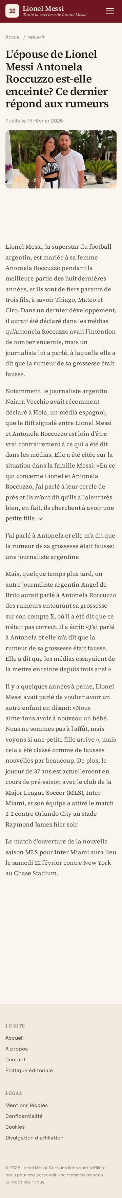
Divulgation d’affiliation (34, 1137)
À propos (16, 1048)
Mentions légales (26, 1105)
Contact (15, 1059)
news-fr (36, 37)
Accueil (13, 37)
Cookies (15, 1127)
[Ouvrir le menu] (110, 10)
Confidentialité (24, 1116)
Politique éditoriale (29, 1070)
